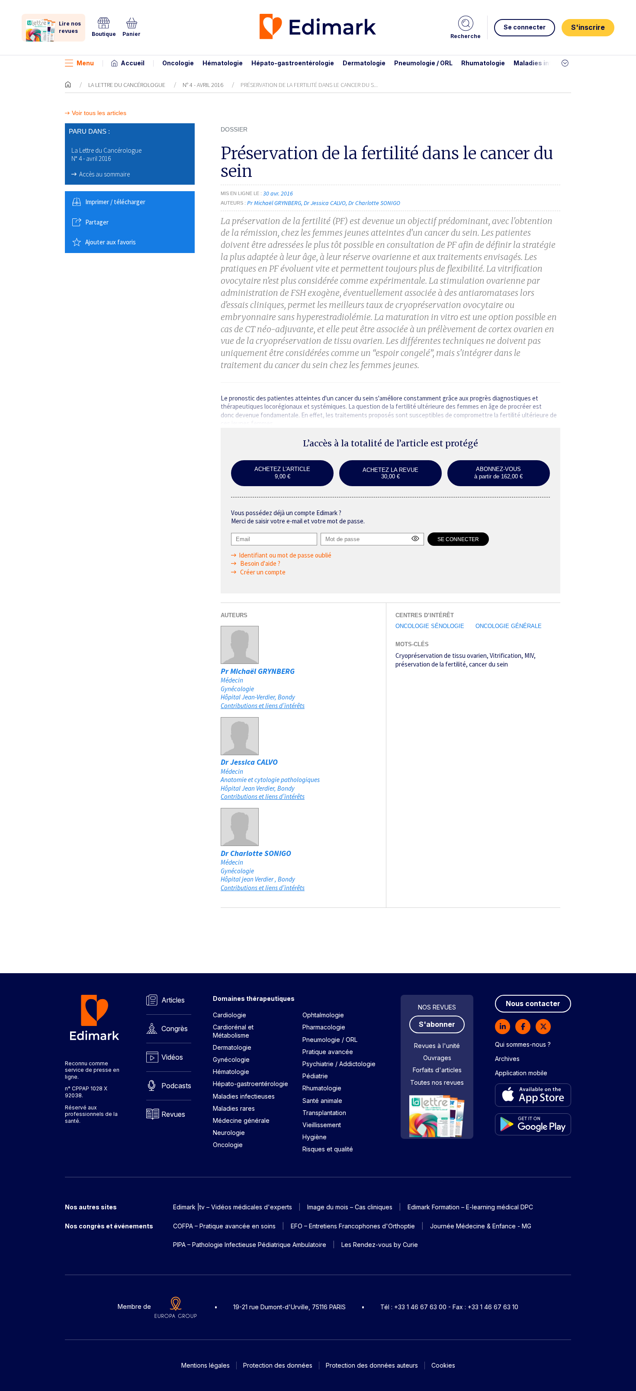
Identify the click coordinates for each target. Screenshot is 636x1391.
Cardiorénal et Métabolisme (233, 1030)
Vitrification (505, 655)
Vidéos (172, 1057)
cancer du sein (488, 664)
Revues (173, 1114)
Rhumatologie (483, 63)
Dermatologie (364, 63)
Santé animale (322, 1100)
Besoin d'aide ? (259, 563)
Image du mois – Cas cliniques (349, 1207)
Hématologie (222, 63)
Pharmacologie (323, 1027)
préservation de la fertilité (430, 664)
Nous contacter (533, 1003)
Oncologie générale (508, 626)
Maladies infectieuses (548, 63)
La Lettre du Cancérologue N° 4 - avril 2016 (106, 154)
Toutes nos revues (437, 1082)
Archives (507, 1058)
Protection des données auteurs (372, 1365)
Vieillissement (321, 1124)
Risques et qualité (327, 1149)
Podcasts (176, 1085)
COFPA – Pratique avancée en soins (224, 1226)
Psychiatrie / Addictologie (339, 1063)
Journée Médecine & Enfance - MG (480, 1226)
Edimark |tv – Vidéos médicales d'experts (232, 1207)
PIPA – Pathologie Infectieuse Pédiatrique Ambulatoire (249, 1244)
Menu (85, 63)
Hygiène (314, 1137)
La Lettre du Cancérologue (126, 85)
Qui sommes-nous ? (523, 1044)
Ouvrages (437, 1057)
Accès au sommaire (104, 174)
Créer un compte (262, 572)
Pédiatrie (315, 1076)
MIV (529, 655)
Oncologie (178, 63)
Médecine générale (241, 1120)
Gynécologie (231, 1059)
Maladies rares (234, 1108)
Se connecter (525, 27)
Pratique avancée (327, 1051)
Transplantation (324, 1112)
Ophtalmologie (323, 1015)
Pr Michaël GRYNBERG (258, 671)
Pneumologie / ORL (423, 63)
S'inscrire (588, 27)
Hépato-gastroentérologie (292, 63)
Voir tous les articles (99, 113)
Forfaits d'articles (437, 1070)
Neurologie (229, 1132)
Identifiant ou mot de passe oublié (285, 555)
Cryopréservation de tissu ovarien (441, 655)
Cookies (443, 1365)
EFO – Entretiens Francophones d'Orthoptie (353, 1226)
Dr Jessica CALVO (249, 762)
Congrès (174, 1028)
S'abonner (437, 1024)
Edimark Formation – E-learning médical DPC (470, 1207)
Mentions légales (205, 1365)
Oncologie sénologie (429, 626)
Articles (173, 1000)
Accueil (133, 63)
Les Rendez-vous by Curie (379, 1244)
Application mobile (521, 1073)
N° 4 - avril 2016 (203, 85)
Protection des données (277, 1365)
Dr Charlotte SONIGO (256, 853)
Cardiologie (229, 1015)
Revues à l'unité (437, 1045)
